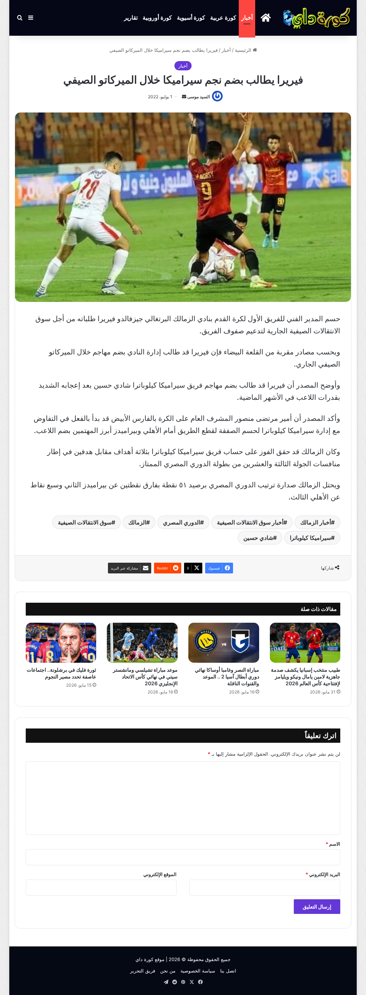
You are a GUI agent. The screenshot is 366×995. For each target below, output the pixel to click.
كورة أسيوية (191, 18)
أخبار (247, 18)
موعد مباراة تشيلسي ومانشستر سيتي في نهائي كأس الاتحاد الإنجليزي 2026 (145, 676)
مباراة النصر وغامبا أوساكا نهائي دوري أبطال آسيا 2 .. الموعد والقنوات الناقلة (227, 676)
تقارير (131, 18)
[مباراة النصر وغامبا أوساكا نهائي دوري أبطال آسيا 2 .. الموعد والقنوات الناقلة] (223, 643)
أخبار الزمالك (315, 522)
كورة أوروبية (157, 18)
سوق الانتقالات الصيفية (85, 522)
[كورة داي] (317, 18)
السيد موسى (198, 96)
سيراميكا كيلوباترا (310, 537)
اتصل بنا (228, 971)
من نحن (167, 971)
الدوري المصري (181, 522)
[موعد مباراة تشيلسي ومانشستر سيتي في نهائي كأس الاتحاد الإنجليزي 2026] (142, 643)
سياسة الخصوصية (197, 971)
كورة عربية (223, 18)
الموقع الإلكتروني (160, 874)
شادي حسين (258, 537)
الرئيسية (244, 50)
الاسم (333, 844)
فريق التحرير (142, 971)
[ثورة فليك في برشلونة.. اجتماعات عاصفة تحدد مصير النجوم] (61, 643)
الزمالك (137, 522)
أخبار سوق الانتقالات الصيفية (250, 522)
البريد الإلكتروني (323, 874)
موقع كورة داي (149, 959)
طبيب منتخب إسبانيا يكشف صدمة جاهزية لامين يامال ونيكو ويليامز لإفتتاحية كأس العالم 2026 (305, 676)
